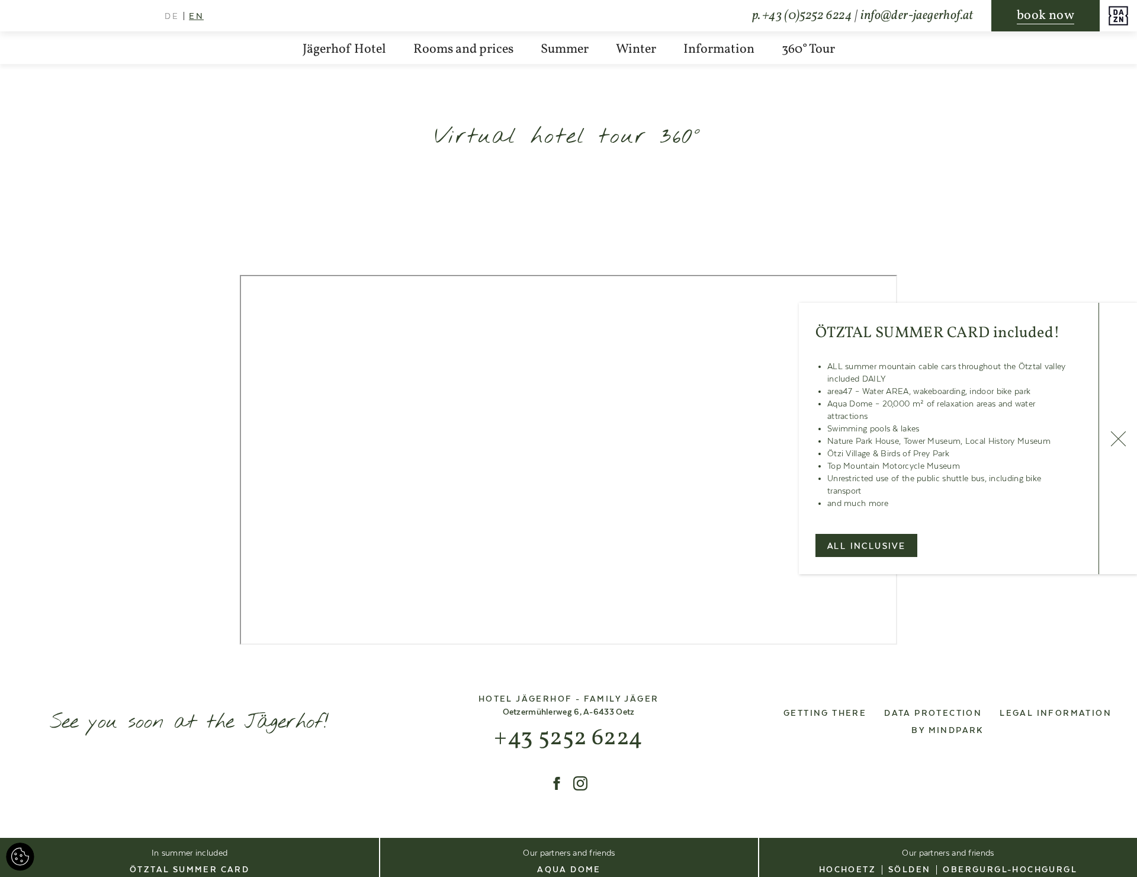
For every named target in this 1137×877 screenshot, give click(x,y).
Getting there (824, 713)
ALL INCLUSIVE (866, 546)
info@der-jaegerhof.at (916, 16)
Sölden (909, 870)
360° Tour (808, 49)
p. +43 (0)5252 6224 (802, 16)
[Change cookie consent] (20, 857)
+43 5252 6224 (568, 738)
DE (172, 16)
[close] (1118, 438)
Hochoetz (847, 870)
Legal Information (1056, 713)
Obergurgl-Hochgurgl (1010, 870)
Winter (636, 49)
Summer (565, 49)
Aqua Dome (569, 870)
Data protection (933, 713)
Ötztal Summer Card (189, 870)
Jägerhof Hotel (344, 49)
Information (718, 49)
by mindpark (947, 730)
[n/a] (557, 783)
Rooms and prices (463, 49)
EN (196, 16)
